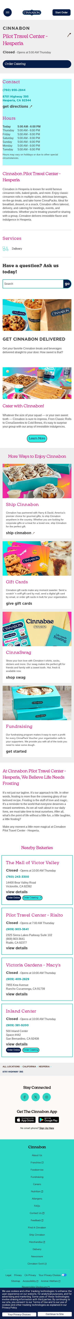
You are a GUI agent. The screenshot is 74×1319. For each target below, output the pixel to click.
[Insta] (47, 1100)
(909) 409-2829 (17, 979)
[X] (35, 1100)
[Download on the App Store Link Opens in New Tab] (25, 1120)
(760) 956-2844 (14, 90)
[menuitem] (37, 1155)
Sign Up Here (46, 1128)
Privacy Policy (9, 1307)
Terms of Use (40, 1302)
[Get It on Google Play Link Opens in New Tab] (48, 1120)
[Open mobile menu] (7, 12)
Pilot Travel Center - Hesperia (29, 39)
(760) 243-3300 (17, 876)
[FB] (24, 1100)
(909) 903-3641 (17, 929)
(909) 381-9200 (17, 1025)
